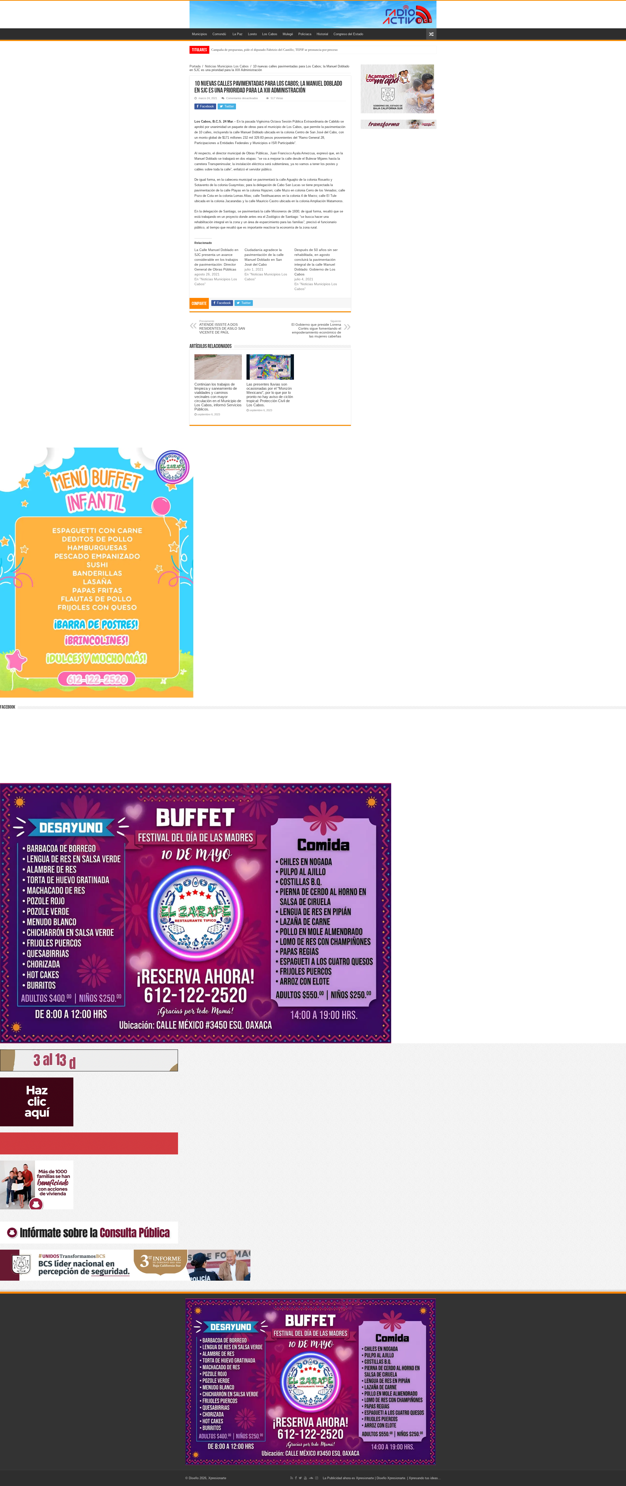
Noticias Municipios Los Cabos (227, 66)
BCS (214, 50)
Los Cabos (269, 34)
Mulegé (288, 34)
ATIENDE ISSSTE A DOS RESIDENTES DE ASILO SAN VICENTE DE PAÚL (222, 327)
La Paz (238, 34)
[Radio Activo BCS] (313, 14)
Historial (322, 34)
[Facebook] (295, 1478)
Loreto (252, 34)
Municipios (199, 34)
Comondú (219, 34)
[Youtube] (305, 1478)
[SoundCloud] (311, 1478)
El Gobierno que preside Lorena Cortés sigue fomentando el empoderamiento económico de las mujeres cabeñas (316, 329)
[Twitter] (300, 1478)
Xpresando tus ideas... (425, 1478)
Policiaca (304, 34)
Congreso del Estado (348, 34)
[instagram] (317, 1478)
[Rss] (291, 1478)
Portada (195, 66)
